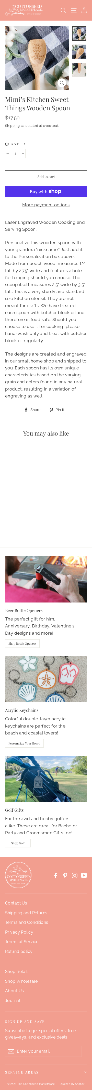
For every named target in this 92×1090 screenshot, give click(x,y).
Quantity (15, 144)
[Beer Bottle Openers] (46, 579)
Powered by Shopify (72, 1084)
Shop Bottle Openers (22, 643)
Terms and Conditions (26, 922)
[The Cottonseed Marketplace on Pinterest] (65, 875)
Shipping (12, 126)
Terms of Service (22, 941)
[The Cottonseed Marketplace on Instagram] (74, 875)
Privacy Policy (19, 932)
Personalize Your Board (24, 743)
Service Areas (22, 1072)
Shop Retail (16, 971)
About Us (14, 990)
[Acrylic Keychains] (46, 679)
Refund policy (19, 951)
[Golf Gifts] (46, 779)
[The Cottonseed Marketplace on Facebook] (56, 875)
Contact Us (16, 903)
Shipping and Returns (26, 912)
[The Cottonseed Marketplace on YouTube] (84, 875)
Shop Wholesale (21, 981)
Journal (12, 1000)
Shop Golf (18, 843)
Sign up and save (25, 1021)
